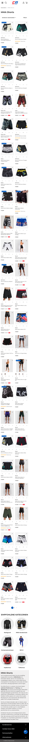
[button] (25, 732)
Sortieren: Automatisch (8, 17)
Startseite (3, 7)
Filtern (25, 17)
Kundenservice (7, 724)
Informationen (6, 737)
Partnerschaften (7, 733)
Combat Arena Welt (8, 729)
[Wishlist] (12, 22)
